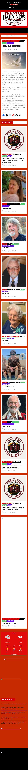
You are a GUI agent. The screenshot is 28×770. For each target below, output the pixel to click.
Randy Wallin (5, 248)
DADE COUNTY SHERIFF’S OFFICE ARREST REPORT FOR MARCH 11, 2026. (13, 509)
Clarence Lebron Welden (9, 623)
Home (3, 36)
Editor (5, 49)
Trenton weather (14, 654)
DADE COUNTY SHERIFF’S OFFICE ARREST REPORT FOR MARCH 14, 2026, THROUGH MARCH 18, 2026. (13, 161)
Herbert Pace (5, 294)
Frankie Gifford (6, 426)
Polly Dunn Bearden (11, 36)
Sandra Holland (6, 208)
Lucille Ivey (5, 341)
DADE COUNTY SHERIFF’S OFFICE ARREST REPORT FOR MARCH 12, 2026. (13, 467)
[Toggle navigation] (14, 30)
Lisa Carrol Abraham (8, 387)
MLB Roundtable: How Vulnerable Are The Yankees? (14, 704)
